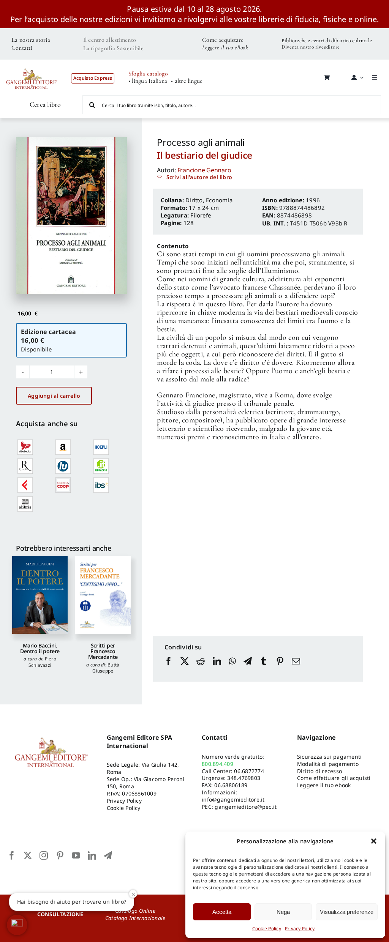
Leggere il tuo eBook (225, 47)
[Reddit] (201, 668)
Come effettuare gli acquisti (334, 777)
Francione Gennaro (204, 170)
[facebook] (12, 855)
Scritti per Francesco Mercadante (103, 651)
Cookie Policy (266, 928)
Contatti (21, 48)
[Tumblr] (264, 668)
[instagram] (44, 855)
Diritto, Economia (208, 200)
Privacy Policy (300, 928)
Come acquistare (223, 40)
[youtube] (76, 855)
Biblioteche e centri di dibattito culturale (326, 40)
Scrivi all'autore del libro (199, 177)
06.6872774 (249, 771)
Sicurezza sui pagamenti (329, 756)
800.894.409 (217, 763)
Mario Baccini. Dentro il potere (40, 648)
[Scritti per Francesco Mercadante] (103, 594)
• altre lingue (186, 81)
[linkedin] (92, 855)
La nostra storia (30, 40)
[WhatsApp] (232, 668)
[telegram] (108, 855)
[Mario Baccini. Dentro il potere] (40, 594)
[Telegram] (248, 668)
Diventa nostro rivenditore (310, 47)
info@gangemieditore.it (233, 799)
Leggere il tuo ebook (324, 785)
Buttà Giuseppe (105, 668)
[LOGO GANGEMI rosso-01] (32, 64)
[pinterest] (60, 855)
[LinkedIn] (217, 668)
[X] (185, 668)
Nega (283, 912)
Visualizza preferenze (346, 912)
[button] (374, 841)
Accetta (221, 912)
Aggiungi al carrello (54, 395)
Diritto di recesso (319, 771)
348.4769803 (243, 777)
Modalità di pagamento (328, 763)
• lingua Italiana (147, 81)
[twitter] (28, 855)
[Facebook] (169, 668)
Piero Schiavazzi (42, 661)
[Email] (296, 668)
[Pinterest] (280, 668)
